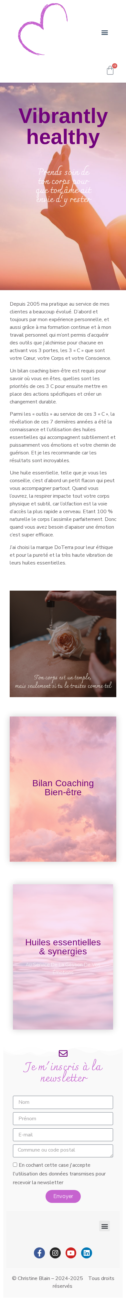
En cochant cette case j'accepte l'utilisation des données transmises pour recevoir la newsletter (59, 1174)
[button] (104, 32)
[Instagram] (55, 1252)
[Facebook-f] (39, 1252)
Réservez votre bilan (63, 806)
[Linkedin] (86, 1252)
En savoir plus (63, 970)
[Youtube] (71, 1252)
